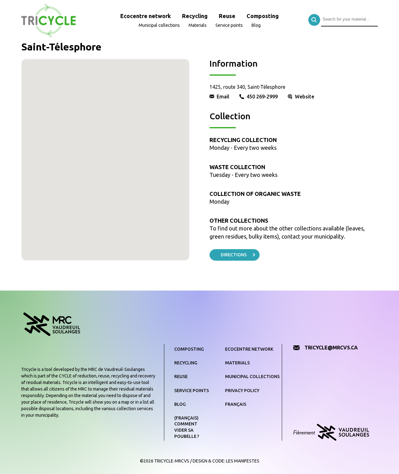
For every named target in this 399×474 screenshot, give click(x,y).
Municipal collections (159, 25)
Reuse (227, 16)
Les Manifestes (242, 460)
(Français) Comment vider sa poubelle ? (186, 427)
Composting (263, 16)
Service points (229, 25)
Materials (198, 25)
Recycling (195, 16)
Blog (256, 25)
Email (223, 96)
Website (304, 96)
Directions (234, 254)
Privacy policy (242, 390)
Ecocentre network (145, 16)
